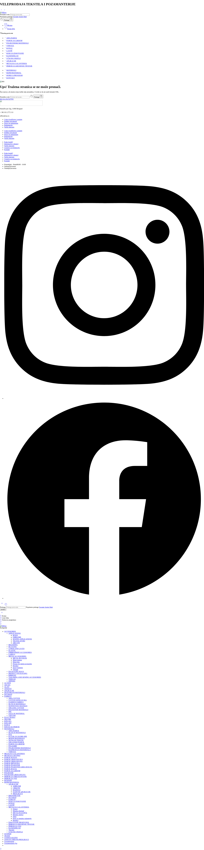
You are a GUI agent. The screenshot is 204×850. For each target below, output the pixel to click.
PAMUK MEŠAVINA (12, 763)
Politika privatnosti (10, 121)
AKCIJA (7, 685)
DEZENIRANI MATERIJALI (14, 692)
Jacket (21, 17)
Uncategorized (9, 841)
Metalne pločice (18, 815)
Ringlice (15, 666)
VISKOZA (10, 46)
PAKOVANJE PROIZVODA (18, 822)
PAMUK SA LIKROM (14, 40)
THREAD (12, 679)
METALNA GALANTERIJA (16, 63)
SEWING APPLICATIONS (22, 639)
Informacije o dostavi (11, 144)
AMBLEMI (17, 786)
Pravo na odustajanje (11, 123)
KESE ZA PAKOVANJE (15, 53)
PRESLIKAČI (18, 794)
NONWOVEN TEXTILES (17, 706)
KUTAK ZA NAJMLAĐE (17, 736)
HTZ (10, 734)
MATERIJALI (11, 70)
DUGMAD (8, 694)
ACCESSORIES (10, 631)
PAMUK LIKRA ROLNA (13, 761)
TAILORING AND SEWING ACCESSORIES (24, 677)
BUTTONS (12, 647)
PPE (9, 712)
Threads (15, 669)
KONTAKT (10, 78)
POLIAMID (12, 746)
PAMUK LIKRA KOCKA (13, 759)
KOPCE (7, 725)
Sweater (16, 17)
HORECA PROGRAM (14, 75)
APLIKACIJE (11, 61)
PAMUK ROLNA (10, 769)
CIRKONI (16, 788)
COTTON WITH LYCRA (17, 700)
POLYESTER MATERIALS (18, 710)
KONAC (9, 48)
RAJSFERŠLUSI (12, 56)
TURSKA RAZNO (11, 838)
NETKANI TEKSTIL (16, 740)
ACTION (7, 683)
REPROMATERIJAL (13, 73)
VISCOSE (12, 715)
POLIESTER (8, 773)
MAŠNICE (17, 790)
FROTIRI (7, 719)
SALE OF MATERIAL (16, 713)
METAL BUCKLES (20, 658)
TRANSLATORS (19, 641)
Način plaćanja (9, 127)
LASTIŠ (9, 51)
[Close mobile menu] (1, 624)
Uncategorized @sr (10, 843)
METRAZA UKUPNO (12, 755)
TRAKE (11, 830)
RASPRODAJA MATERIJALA (19, 750)
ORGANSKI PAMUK (16, 742)
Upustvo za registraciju (12, 148)
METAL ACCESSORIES (17, 656)
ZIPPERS (11, 681)
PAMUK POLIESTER (12, 765)
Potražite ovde (5, 14)
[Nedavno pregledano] (5, 605)
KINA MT (7, 723)
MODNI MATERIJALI (16, 738)
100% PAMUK (11, 38)
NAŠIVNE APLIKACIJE (21, 792)
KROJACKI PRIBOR (12, 727)
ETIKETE (12, 799)
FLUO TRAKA (9, 717)
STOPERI (7, 834)
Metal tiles (16, 662)
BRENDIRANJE (14, 796)
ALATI (6, 687)
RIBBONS (12, 675)
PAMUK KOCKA (10, 757)
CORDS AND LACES (16, 648)
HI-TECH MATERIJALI (17, 733)
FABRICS (7, 696)
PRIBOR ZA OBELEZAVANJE (15, 776)
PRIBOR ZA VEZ (10, 778)
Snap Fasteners (18, 668)
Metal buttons (17, 660)
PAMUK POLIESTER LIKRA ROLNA (18, 767)
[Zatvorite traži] (2, 614)
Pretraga (7, 20)
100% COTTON (14, 698)
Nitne (14, 817)
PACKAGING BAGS (16, 671)
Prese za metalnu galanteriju (22, 818)
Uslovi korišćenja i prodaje (13, 119)
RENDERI (8, 780)
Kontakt (7, 150)
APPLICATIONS (14, 633)
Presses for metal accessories (22, 664)
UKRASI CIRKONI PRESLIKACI (16, 839)
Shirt (25, 17)
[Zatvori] (1, 616)
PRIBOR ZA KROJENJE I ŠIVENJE (19, 66)
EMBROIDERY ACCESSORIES (20, 652)
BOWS (15, 635)
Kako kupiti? (8, 142)
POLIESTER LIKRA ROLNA (15, 775)
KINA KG (7, 721)
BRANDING (13, 645)
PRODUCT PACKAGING (17, 673)
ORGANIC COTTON (16, 708)
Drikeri (15, 809)
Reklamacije (8, 125)
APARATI (7, 689)
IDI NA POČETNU (7, 99)
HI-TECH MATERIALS (17, 704)
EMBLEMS (17, 637)
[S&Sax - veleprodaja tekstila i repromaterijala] (3, 12)
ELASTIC (12, 650)
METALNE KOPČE (20, 813)
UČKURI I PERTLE (13, 58)
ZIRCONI (16, 643)
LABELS (11, 654)
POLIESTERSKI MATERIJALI (17, 43)
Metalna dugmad (18, 811)
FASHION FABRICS (15, 702)
